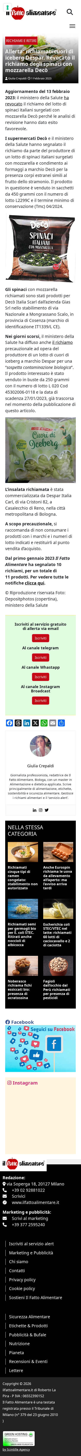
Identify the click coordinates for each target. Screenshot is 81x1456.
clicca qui (34, 583)
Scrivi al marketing (30, 1218)
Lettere (16, 1370)
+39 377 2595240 (28, 1224)
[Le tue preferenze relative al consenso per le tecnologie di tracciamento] (7, 7)
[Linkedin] (35, 810)
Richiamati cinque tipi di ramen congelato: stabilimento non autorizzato (23, 877)
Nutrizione (19, 1343)
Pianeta (16, 1352)
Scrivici (18, 1196)
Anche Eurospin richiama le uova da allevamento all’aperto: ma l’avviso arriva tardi (57, 877)
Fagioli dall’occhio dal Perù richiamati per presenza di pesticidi (56, 989)
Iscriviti (40, 638)
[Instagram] (41, 810)
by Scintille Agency (16, 1449)
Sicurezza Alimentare (29, 1317)
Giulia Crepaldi (17, 78)
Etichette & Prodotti (28, 1326)
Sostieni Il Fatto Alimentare (35, 1297)
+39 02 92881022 (28, 1190)
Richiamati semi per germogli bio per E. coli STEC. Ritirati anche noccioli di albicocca (22, 934)
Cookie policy (22, 1288)
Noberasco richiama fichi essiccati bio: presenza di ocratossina (20, 989)
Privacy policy (22, 1280)
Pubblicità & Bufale (27, 1335)
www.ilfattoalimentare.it (35, 1202)
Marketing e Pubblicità (31, 1253)
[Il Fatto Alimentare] (31, 12)
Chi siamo (18, 1261)
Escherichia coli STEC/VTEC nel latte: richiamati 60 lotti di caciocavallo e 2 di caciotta (57, 934)
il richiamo (62, 342)
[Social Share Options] (11, 1148)
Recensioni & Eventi (28, 1361)
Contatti (17, 1270)
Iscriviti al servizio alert (31, 1244)
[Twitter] (47, 810)
